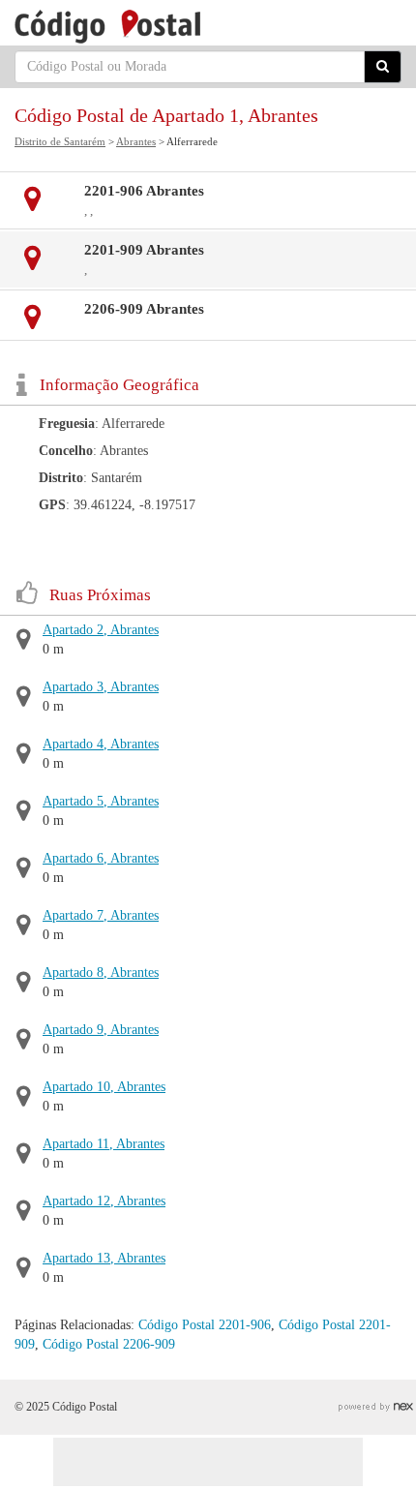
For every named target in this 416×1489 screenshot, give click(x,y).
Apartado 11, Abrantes (103, 1144)
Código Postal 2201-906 (204, 1325)
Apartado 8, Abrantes (101, 972)
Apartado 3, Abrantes (101, 687)
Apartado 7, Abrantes (101, 915)
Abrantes (136, 141)
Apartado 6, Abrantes (101, 858)
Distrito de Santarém (60, 141)
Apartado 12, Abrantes (104, 1201)
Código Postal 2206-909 (109, 1344)
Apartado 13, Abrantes (104, 1258)
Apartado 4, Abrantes (101, 744)
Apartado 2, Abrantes (101, 630)
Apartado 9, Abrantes (101, 1029)
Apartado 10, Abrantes (104, 1086)
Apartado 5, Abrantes (101, 801)
